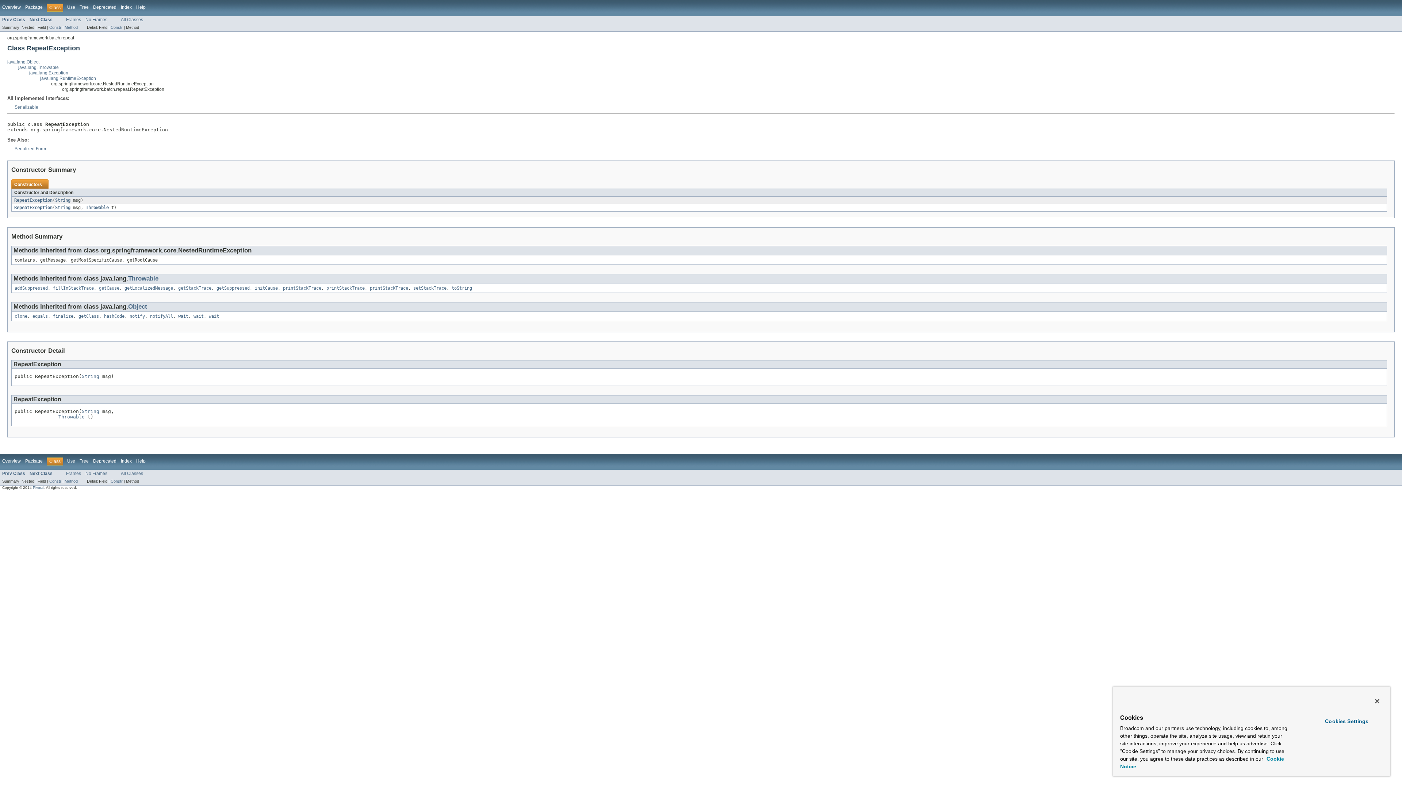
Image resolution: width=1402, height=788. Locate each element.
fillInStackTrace (73, 288)
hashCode (114, 316)
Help (141, 7)
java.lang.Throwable (38, 67)
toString (462, 288)
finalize (63, 316)
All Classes (132, 19)
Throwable (97, 207)
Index (126, 7)
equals (40, 316)
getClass (88, 316)
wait (183, 316)
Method (71, 27)
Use (71, 7)
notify (137, 316)
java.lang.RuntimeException (68, 78)
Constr (55, 27)
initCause (266, 288)
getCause (109, 288)
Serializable (26, 107)
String (62, 200)
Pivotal (38, 488)
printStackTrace (302, 288)
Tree (84, 7)
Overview (11, 7)
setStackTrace (430, 288)
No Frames (96, 19)
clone (21, 316)
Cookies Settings (1346, 721)
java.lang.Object (23, 62)
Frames (73, 19)
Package (34, 7)
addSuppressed (31, 288)
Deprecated (104, 7)
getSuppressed (233, 288)
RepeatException (33, 200)
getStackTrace (194, 288)
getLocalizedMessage (149, 288)
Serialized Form (30, 148)
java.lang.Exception (48, 73)
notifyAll (161, 316)
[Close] (1377, 701)
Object (137, 306)
